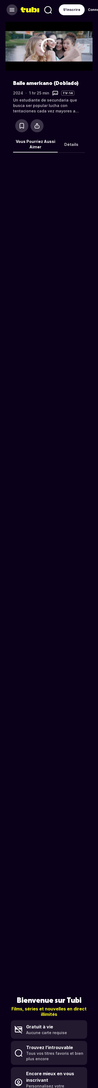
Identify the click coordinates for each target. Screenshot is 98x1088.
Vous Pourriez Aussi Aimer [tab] (35, 144)
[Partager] (37, 125)
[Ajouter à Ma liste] (21, 125)
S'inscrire (71, 10)
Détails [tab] (71, 144)
